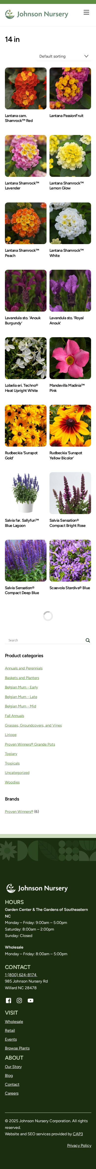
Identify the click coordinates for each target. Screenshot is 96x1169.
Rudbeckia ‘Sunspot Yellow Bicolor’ (65, 455)
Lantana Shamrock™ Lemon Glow (66, 186)
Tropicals (12, 763)
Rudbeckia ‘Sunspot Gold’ (21, 455)
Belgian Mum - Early (21, 687)
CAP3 (78, 1134)
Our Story (13, 1066)
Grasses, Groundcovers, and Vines (33, 725)
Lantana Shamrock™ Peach (22, 253)
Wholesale (14, 1021)
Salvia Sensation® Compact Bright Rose (67, 523)
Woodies (12, 782)
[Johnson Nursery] (37, 17)
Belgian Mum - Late (21, 697)
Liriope (10, 735)
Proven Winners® (19, 811)
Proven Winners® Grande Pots (30, 744)
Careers (11, 1093)
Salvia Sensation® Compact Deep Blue (22, 590)
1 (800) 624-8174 (21, 974)
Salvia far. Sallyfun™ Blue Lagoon (22, 523)
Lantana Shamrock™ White (66, 253)
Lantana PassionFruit (66, 115)
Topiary (11, 754)
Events (11, 1039)
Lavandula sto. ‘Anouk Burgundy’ (23, 320)
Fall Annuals (14, 716)
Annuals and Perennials (24, 668)
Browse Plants (17, 1048)
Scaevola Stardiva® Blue (69, 587)
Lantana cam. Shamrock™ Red (19, 118)
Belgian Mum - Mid (20, 706)
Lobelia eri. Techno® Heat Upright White (21, 388)
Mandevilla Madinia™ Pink (67, 388)
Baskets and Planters (22, 678)
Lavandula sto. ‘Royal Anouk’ (66, 320)
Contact (12, 1084)
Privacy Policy (79, 1145)
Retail (10, 1030)
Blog (9, 1075)
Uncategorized (17, 772)
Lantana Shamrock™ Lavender (22, 186)
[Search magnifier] (87, 640)
